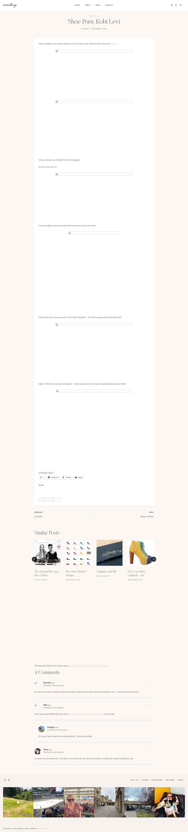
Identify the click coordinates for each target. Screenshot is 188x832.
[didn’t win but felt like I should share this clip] (48, 802)
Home (77, 5)
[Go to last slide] (34, 559)
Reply (149, 683)
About (88, 5)
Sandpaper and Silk (106, 571)
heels (49, 499)
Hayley (87, 29)
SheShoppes (42, 828)
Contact (109, 5)
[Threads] (176, 5)
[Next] (153, 559)
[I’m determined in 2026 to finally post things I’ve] (139, 802)
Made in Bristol (147, 514)
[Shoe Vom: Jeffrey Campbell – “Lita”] (141, 553)
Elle (45, 705)
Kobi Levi (114, 44)
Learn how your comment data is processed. (89, 666)
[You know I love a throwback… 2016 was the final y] (170, 802)
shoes (57, 499)
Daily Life (135, 780)
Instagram (169, 780)
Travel (180, 780)
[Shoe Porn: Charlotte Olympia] (78, 553)
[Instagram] (172, 5)
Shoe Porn (94, 16)
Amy (45, 749)
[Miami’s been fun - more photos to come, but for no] (79, 802)
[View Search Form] (180, 5)
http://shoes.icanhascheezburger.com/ (86, 714)
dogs (42, 499)
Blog (98, 5)
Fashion (145, 780)
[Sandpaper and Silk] (110, 553)
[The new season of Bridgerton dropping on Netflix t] (109, 802)
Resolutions (157, 780)
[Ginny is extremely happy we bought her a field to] (18, 802)
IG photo (38, 514)
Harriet (47, 682)
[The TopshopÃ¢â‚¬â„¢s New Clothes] (47, 553)
